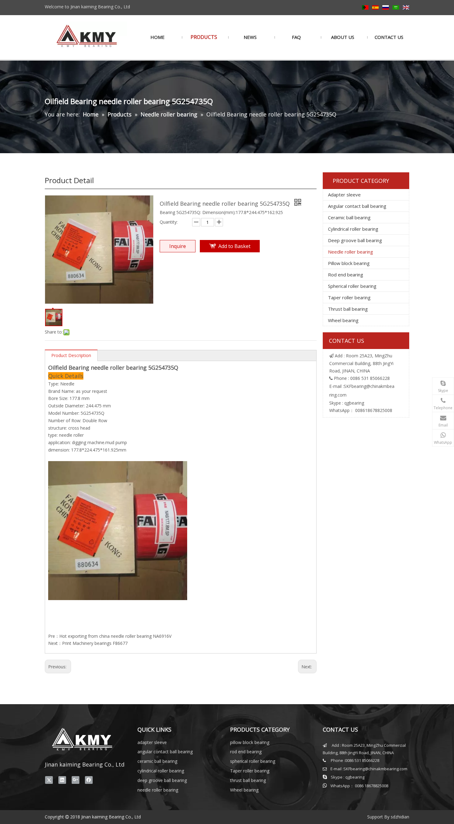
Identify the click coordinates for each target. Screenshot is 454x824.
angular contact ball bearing (165, 752)
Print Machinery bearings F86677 (95, 643)
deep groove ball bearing (162, 780)
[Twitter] (49, 780)
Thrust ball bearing (348, 309)
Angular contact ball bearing (357, 206)
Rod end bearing (345, 274)
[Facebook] (89, 780)
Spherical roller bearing (352, 286)
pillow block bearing (249, 742)
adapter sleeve (152, 742)
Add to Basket (234, 246)
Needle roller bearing (350, 252)
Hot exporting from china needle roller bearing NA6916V (115, 636)
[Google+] (75, 780)
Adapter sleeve (344, 194)
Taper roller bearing (349, 297)
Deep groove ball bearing (355, 240)
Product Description (71, 355)
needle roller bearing (157, 790)
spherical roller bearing (252, 761)
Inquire (177, 246)
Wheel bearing (343, 320)
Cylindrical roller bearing (353, 229)
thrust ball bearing (248, 780)
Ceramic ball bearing (349, 217)
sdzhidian (400, 817)
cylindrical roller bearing (160, 771)
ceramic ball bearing (157, 761)
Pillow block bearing (349, 263)
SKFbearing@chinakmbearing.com (375, 768)
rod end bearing (246, 752)
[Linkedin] (62, 780)
